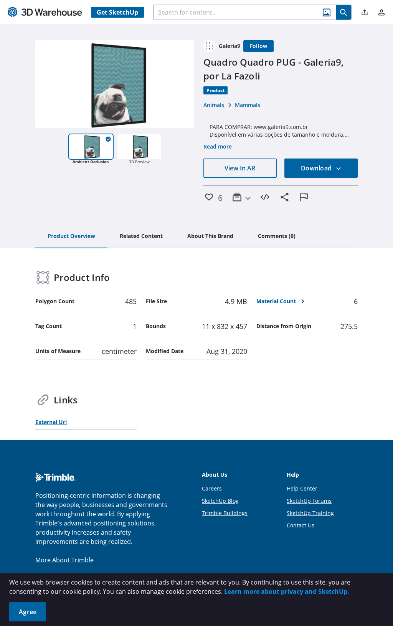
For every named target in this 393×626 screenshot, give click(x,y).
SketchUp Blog (220, 500)
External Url (51, 422)
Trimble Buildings (225, 513)
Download (317, 168)
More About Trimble (64, 560)
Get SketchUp (117, 12)
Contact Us (300, 525)
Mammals (247, 105)
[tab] (71, 236)
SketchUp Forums (309, 500)
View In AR (240, 168)
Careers (212, 488)
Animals (213, 105)
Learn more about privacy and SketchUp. (286, 591)
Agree (27, 612)
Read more (217, 146)
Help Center (302, 488)
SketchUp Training (310, 513)
